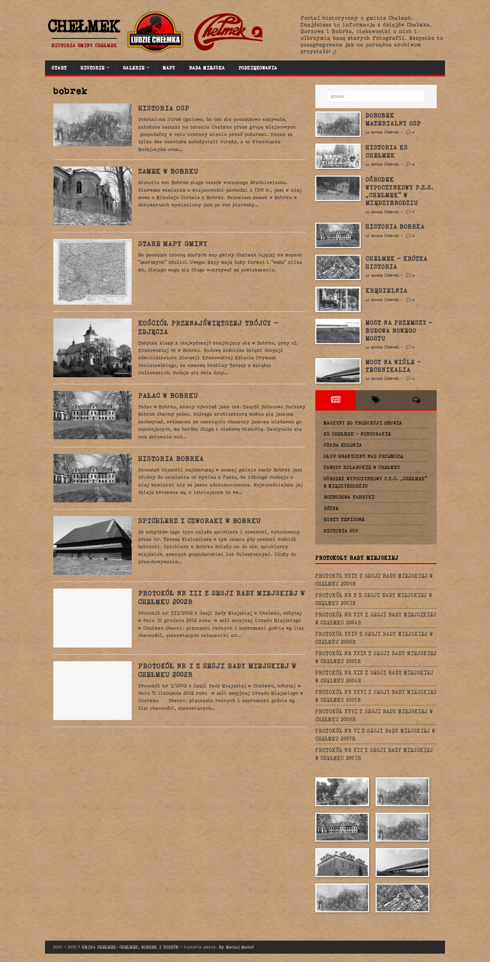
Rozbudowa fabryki (349, 496)
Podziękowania (258, 67)
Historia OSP (164, 107)
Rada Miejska (207, 67)
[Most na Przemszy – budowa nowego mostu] (338, 331)
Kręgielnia (387, 290)
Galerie (134, 67)
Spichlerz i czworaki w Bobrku (199, 520)
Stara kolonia (343, 444)
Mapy (169, 67)
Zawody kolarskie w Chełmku (362, 467)
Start (59, 67)
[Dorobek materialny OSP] (338, 124)
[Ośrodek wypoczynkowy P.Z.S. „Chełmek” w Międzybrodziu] (338, 188)
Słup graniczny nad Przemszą (363, 456)
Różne (331, 508)
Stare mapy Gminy (173, 243)
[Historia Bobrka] (338, 235)
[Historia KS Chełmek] (338, 156)
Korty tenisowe (344, 519)
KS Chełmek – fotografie (357, 433)
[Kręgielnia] (338, 299)
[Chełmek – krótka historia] (338, 267)
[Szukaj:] (376, 96)
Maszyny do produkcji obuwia (363, 422)
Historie (93, 67)
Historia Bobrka (171, 458)
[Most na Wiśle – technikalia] (338, 371)
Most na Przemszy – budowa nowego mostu (399, 330)
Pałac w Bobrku (168, 395)
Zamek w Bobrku (168, 171)
